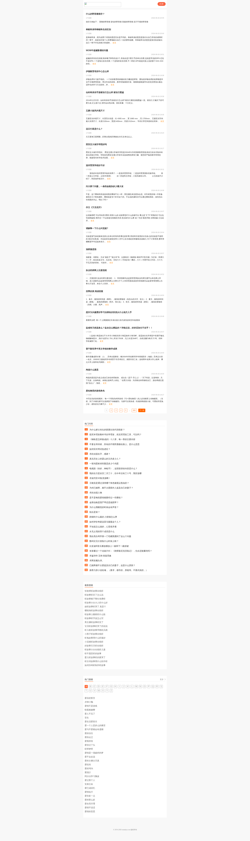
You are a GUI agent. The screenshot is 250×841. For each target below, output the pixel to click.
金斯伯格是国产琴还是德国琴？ (104, 502)
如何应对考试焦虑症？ (99, 449)
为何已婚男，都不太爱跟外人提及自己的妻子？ (111, 488)
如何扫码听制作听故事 (95, 665)
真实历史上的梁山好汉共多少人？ (105, 459)
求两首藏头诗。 (96, 560)
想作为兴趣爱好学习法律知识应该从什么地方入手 (109, 312)
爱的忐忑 (89, 737)
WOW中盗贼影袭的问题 (97, 50)
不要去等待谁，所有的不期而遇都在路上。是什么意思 (114, 444)
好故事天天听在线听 (94, 646)
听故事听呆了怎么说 (94, 595)
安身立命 (89, 784)
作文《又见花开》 (94, 207)
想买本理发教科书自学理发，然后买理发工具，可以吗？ (115, 434)
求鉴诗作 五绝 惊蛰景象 (100, 556)
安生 (87, 718)
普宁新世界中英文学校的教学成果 (101, 349)
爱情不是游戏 (91, 706)
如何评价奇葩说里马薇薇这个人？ (105, 522)
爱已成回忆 (90, 788)
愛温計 (88, 772)
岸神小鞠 (89, 702)
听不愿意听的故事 (93, 653)
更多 (162, 679)
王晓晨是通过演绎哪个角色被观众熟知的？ (109, 483)
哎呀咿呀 (89, 749)
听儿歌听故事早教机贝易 (96, 630)
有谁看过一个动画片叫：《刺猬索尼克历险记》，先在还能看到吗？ (120, 551)
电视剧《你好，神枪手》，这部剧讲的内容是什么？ (113, 468)
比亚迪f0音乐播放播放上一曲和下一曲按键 (109, 546)
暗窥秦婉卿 (90, 710)
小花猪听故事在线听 (94, 642)
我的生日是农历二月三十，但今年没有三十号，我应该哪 (115, 473)
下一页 (141, 410)
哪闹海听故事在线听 (94, 610)
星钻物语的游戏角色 (95, 391)
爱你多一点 (90, 796)
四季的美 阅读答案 (94, 291)
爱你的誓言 (90, 698)
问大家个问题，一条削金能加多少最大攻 (104, 186)
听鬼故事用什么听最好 (95, 638)
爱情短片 (89, 792)
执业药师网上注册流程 (96, 270)
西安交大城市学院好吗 (96, 144)
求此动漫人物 (95, 493)
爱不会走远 (90, 757)
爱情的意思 (90, 811)
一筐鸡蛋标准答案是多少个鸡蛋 (104, 463)
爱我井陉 (89, 741)
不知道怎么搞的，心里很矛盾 (103, 527)
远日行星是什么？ (94, 129)
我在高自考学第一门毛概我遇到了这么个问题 (110, 536)
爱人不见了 (90, 714)
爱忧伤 (88, 764)
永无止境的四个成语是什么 (101, 531)
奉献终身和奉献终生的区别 (98, 29)
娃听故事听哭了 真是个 (95, 606)
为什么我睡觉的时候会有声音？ (104, 507)
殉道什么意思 (92, 370)
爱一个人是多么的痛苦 (95, 725)
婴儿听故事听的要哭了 (95, 657)
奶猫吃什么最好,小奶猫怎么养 (103, 517)
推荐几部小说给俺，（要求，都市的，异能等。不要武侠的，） (118, 570)
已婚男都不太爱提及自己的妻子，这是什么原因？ (112, 565)
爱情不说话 (90, 807)
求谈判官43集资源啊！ (100, 478)
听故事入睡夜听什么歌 (95, 614)
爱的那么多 (90, 800)
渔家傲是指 (91, 249)
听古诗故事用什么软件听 (96, 661)
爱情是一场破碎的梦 (94, 753)
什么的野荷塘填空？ (95, 14)
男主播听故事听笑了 (94, 622)
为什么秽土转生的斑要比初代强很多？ (107, 430)
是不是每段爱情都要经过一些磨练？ (106, 497)
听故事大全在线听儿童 (95, 649)
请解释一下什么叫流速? (97, 228)
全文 (114, 43)
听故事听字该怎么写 (94, 618)
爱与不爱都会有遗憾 (94, 729)
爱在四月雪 (90, 804)
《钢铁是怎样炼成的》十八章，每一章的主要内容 (112, 439)
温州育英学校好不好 (95, 165)
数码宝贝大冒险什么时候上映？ (104, 541)
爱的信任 (89, 733)
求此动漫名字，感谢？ (99, 454)
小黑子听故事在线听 (94, 634)
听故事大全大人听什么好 (96, 603)
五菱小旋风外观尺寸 (95, 110)
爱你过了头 (90, 745)
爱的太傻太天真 (92, 761)
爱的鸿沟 (89, 768)
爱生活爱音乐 (91, 721)
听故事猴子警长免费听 (95, 599)
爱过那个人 (90, 780)
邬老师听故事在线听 (94, 591)
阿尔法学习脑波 (92, 776)
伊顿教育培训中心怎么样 (97, 71)
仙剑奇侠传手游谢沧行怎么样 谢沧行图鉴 (105, 92)
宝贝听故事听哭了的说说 (96, 626)
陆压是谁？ (94, 512)
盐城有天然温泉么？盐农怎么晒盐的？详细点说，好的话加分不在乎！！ (119, 328)
